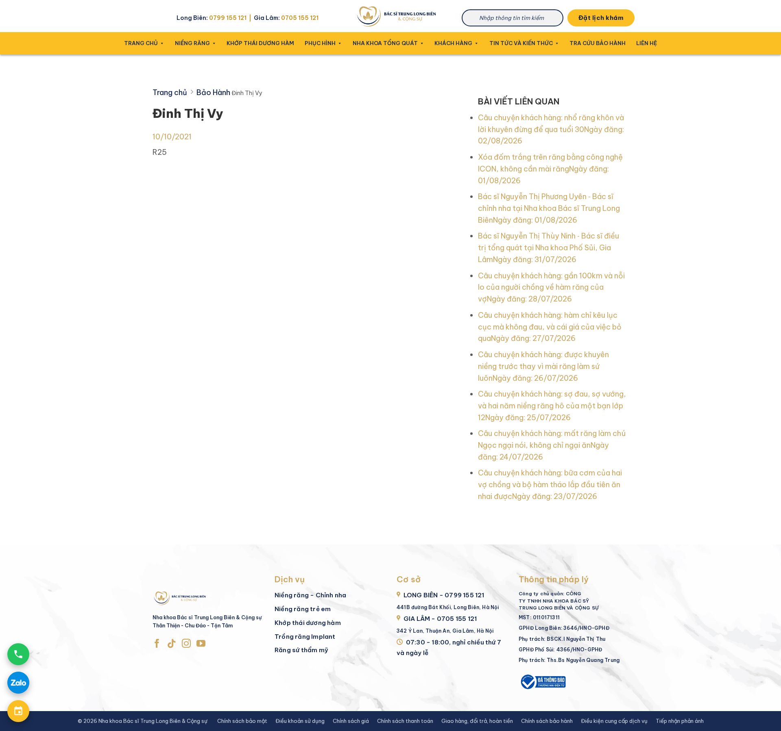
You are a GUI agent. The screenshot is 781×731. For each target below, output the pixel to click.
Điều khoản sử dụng (300, 721)
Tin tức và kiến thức (521, 43)
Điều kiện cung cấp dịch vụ (614, 721)
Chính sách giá (351, 721)
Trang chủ (141, 43)
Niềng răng (192, 43)
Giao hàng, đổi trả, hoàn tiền (477, 721)
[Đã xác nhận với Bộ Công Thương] (543, 680)
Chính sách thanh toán (405, 721)
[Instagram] (186, 644)
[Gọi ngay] (18, 654)
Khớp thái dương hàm (260, 43)
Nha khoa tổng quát (385, 43)
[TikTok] (171, 644)
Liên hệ (646, 43)
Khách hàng (453, 43)
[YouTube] (200, 644)
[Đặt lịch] (18, 711)
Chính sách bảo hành (547, 721)
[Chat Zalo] (18, 683)
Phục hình (320, 43)
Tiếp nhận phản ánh (680, 721)
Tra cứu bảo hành (597, 43)
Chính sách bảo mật (242, 721)
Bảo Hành (213, 92)
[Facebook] (157, 644)
